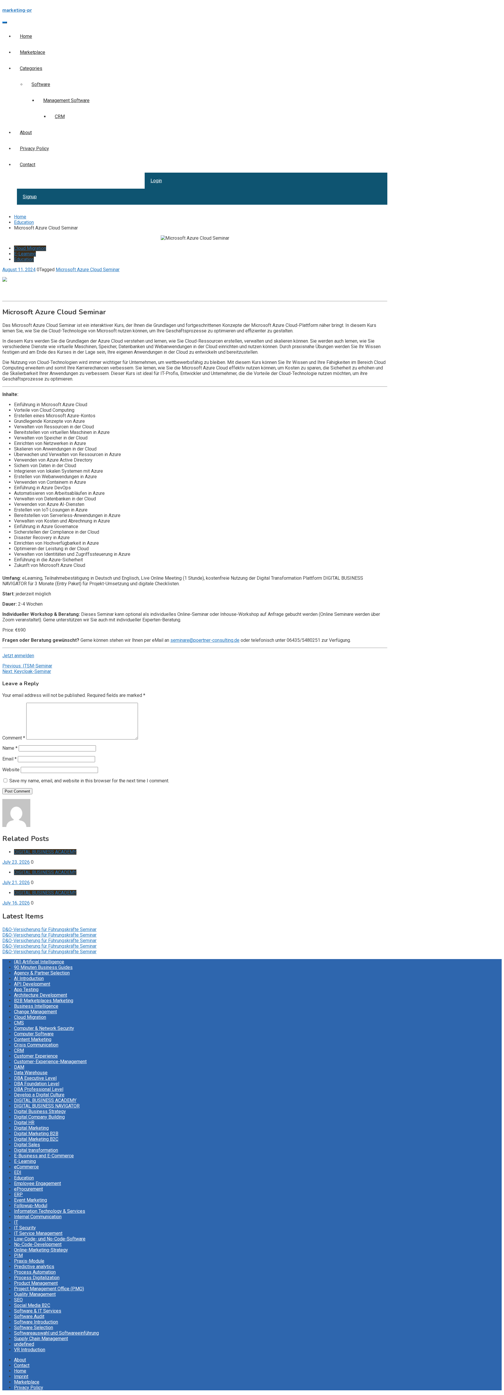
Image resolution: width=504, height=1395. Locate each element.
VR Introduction (29, 1349)
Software (41, 84)
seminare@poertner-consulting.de (204, 640)
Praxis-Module (29, 1261)
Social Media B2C (32, 1305)
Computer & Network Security (44, 1028)
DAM (19, 1067)
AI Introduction (29, 978)
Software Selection (33, 1327)
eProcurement (28, 1189)
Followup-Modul (30, 1205)
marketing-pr (17, 10)
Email (9, 759)
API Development (32, 984)
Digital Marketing (31, 1128)
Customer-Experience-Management (50, 1061)
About (26, 132)
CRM (60, 116)
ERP (18, 1194)
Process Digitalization (37, 1277)
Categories (31, 68)
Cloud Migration (30, 248)
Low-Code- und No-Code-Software (49, 1239)
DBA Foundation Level (36, 1083)
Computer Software (34, 1034)
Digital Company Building (39, 1117)
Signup (30, 196)
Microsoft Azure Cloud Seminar (88, 269)
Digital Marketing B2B (36, 1133)
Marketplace (32, 52)
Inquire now (14, 296)
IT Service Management (38, 1233)
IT (16, 1222)
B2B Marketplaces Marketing (43, 1000)
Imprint (21, 1376)
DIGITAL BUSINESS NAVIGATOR (47, 1106)
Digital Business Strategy (40, 1111)
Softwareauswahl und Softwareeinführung (56, 1333)
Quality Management (35, 1294)
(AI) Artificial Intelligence (39, 962)
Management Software (66, 100)
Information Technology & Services (49, 1211)
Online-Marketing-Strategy (41, 1250)
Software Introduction (36, 1322)
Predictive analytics (34, 1266)
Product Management (36, 1283)
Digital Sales (27, 1144)
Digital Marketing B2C (36, 1139)
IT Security (25, 1228)
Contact (27, 164)
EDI (17, 1172)
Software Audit (29, 1316)
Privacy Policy (34, 148)
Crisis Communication (36, 1045)
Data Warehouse (31, 1072)
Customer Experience (36, 1056)
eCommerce (26, 1167)
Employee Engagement (37, 1183)
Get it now (12, 290)
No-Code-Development (38, 1244)
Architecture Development (40, 995)
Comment (13, 738)
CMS (19, 1023)
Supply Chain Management (41, 1338)
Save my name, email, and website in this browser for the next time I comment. (89, 781)
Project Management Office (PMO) (49, 1288)
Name (10, 748)
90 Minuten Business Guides (43, 967)
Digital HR (24, 1122)
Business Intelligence (36, 1006)
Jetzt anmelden (18, 655)
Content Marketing (32, 1039)
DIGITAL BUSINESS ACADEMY (45, 852)
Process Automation (35, 1272)
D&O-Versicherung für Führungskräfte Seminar (49, 929)
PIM (18, 1255)
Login (156, 180)
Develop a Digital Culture (39, 1095)
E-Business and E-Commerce (44, 1156)
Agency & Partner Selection (42, 973)
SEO (18, 1300)
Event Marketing (30, 1200)
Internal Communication (38, 1216)
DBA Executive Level (35, 1078)
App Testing (26, 989)
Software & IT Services (37, 1311)
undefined (24, 1344)
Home (26, 36)
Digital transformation (36, 1150)
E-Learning (25, 254)
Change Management (35, 1011)
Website (11, 769)
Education (24, 259)
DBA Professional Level (38, 1089)
